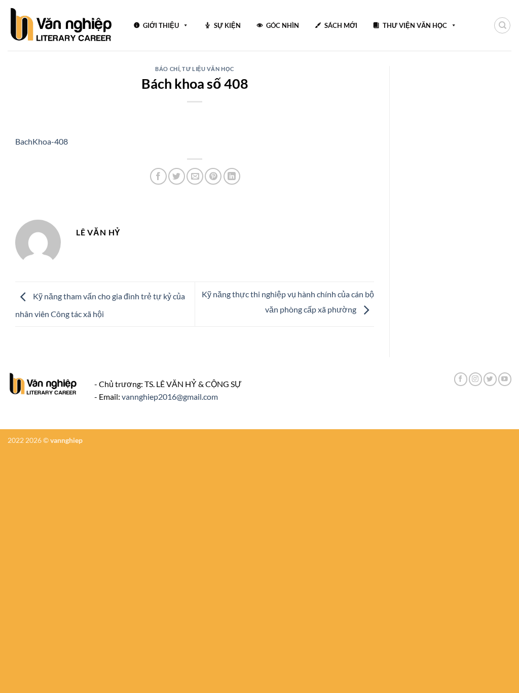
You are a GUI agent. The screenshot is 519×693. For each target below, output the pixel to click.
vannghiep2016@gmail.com (170, 396)
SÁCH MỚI (340, 25)
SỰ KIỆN (227, 25)
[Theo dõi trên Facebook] (460, 379)
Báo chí (167, 68)
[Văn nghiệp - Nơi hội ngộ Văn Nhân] (62, 25)
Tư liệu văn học (208, 68)
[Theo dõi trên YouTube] (504, 379)
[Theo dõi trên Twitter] (490, 379)
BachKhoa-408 (41, 141)
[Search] (502, 25)
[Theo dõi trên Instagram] (475, 379)
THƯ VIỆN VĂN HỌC (415, 25)
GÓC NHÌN (282, 25)
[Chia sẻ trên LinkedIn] (232, 176)
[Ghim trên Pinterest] (213, 176)
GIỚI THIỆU (161, 25)
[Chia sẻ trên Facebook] (158, 176)
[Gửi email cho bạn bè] (195, 176)
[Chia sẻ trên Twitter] (176, 176)
